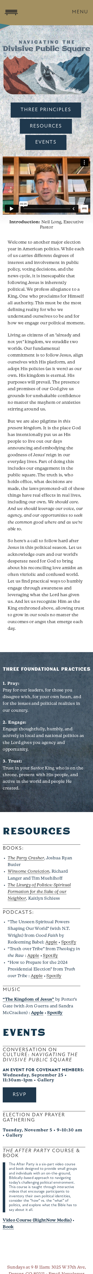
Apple (51, 942)
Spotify (68, 942)
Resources (46, 126)
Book (8, 1227)
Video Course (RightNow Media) (37, 1220)
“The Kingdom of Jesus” (28, 999)
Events (45, 142)
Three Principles (46, 109)
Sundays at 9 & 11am (28, 1267)
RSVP (19, 1094)
